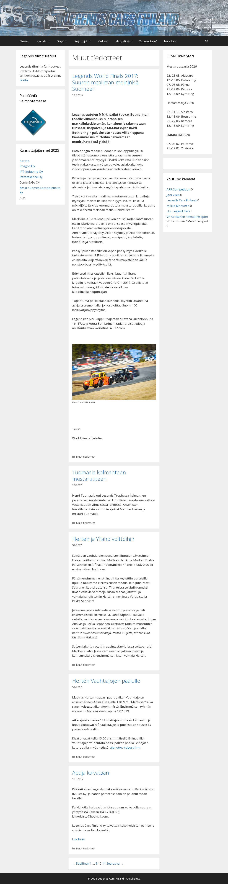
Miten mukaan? (148, 41)
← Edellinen (80, 863)
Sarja (60, 41)
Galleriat (103, 41)
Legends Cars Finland (182, 200)
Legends (41, 41)
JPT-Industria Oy (31, 171)
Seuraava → (115, 863)
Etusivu (24, 41)
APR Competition (178, 189)
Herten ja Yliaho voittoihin (103, 538)
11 (104, 863)
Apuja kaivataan (90, 772)
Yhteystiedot (124, 41)
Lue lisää (78, 839)
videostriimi (131, 747)
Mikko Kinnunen (178, 206)
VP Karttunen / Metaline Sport (187, 217)
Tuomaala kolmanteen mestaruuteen (99, 475)
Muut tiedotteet (85, 456)
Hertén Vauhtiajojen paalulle (106, 680)
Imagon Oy (27, 166)
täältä (24, 80)
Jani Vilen (173, 195)
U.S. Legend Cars (178, 211)
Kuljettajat (80, 41)
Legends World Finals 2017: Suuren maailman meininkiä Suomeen (105, 82)
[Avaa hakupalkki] (206, 41)
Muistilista (170, 41)
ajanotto (116, 747)
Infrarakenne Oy (31, 177)
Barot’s (24, 161)
